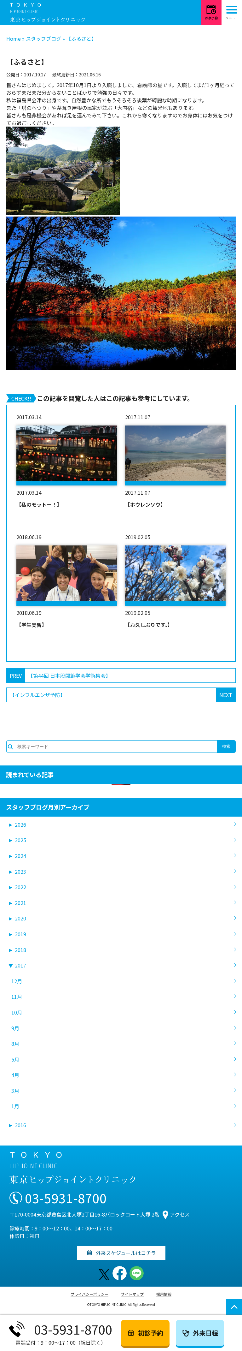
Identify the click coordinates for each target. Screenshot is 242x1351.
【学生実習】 (31, 624)
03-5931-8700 (66, 1198)
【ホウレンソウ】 (145, 504)
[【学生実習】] (66, 575)
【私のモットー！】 (39, 504)
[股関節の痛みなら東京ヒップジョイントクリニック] (47, 12)
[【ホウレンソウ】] (175, 455)
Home (13, 38)
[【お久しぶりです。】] (175, 575)
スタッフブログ (43, 38)
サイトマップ (132, 1294)
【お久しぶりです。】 (148, 624)
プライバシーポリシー (89, 1294)
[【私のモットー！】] (66, 455)
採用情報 (163, 1294)
